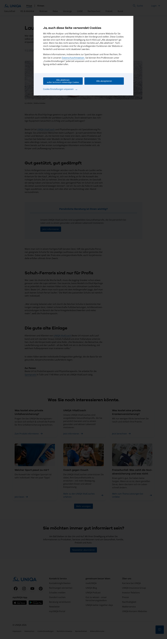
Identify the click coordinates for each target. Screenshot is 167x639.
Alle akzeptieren (104, 81)
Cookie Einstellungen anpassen (60, 89)
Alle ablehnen (63, 81)
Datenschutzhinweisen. (73, 57)
